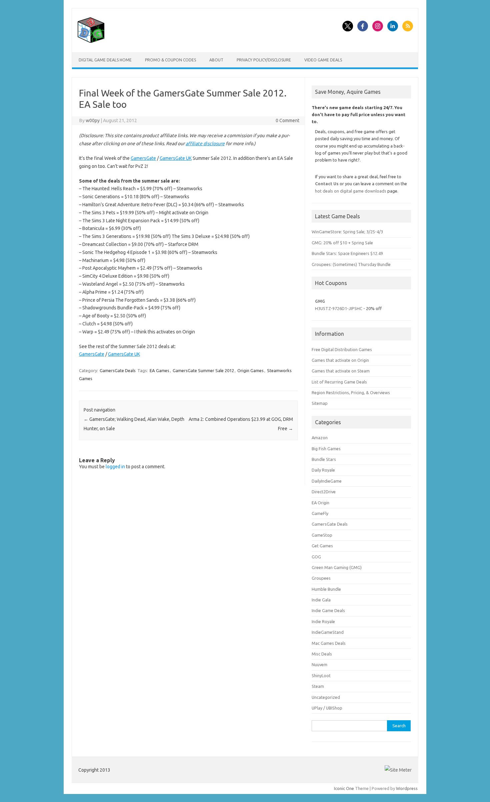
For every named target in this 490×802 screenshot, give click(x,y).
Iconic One (344, 788)
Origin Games (250, 370)
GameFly (320, 513)
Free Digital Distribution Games (342, 349)
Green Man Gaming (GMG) (337, 567)
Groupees (321, 578)
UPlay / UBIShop (327, 708)
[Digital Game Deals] (91, 41)
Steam (318, 686)
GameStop (322, 535)
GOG (316, 556)
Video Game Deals (323, 60)
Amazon (320, 437)
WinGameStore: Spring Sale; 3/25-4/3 (347, 231)
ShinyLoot (321, 675)
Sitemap (320, 403)
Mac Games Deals (329, 643)
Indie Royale (323, 621)
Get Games (322, 545)
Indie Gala (321, 599)
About (216, 60)
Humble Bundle (326, 589)
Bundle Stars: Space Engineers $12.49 (347, 253)
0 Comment (287, 120)
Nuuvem (319, 664)
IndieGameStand (328, 632)
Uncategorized (326, 697)
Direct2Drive (324, 491)
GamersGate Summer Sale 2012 (203, 370)
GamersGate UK (176, 158)
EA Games (159, 370)
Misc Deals (322, 653)
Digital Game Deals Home (105, 60)
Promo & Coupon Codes (170, 60)
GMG (320, 301)
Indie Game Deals (328, 610)
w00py (93, 120)
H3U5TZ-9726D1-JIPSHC (338, 308)
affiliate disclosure (205, 143)
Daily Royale (323, 470)
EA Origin (320, 502)
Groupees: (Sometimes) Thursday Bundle (351, 264)
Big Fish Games (326, 448)
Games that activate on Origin (340, 360)
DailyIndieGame (327, 481)
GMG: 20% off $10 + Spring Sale (342, 242)
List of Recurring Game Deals (339, 381)
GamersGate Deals (118, 370)
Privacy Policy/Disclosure (264, 60)
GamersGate (143, 158)
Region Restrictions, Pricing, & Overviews (351, 392)
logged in (115, 466)
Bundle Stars (324, 459)
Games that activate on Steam (341, 370)
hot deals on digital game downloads (350, 191)
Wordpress (407, 788)
